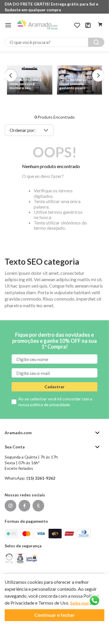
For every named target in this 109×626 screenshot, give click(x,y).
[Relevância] (29, 130)
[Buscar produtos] (96, 42)
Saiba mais (80, 603)
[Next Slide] (98, 75)
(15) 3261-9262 (40, 478)
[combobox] (54, 42)
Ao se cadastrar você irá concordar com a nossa (55, 401)
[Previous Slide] (11, 75)
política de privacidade (50, 404)
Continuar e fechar (54, 615)
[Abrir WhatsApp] (94, 600)
